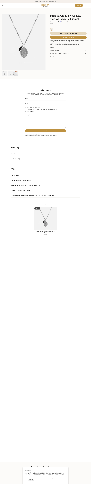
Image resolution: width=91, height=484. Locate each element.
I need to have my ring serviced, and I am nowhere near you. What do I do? (32, 195)
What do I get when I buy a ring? (20, 190)
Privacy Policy (30, 476)
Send (45, 130)
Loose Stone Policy (54, 50)
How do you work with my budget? (21, 180)
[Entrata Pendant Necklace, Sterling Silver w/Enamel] (45, 218)
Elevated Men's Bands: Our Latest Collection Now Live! (45, 1)
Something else (30, 111)
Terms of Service (52, 135)
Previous (2, 42)
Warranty (52, 47)
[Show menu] (2, 5)
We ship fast (14, 154)
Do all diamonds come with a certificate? (59, 53)
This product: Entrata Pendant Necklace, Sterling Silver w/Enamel (42, 109)
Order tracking (15, 159)
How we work (15, 175)
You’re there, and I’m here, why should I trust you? (25, 185)
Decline (58, 480)
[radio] (51, 29)
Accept (44, 480)
